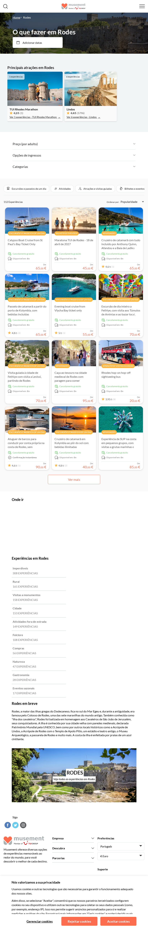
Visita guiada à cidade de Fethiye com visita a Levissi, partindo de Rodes (24, 376)
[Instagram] (22, 825)
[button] (26, 188)
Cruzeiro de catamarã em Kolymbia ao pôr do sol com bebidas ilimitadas (72, 443)
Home (16, 17)
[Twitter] (15, 825)
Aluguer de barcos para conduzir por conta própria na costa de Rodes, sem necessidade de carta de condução (26, 446)
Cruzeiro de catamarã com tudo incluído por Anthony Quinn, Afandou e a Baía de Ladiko (120, 244)
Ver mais (74, 479)
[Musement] (74, 6)
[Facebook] (7, 825)
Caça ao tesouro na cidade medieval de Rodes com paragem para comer (71, 376)
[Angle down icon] (86, 144)
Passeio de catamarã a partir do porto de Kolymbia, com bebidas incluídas (27, 310)
